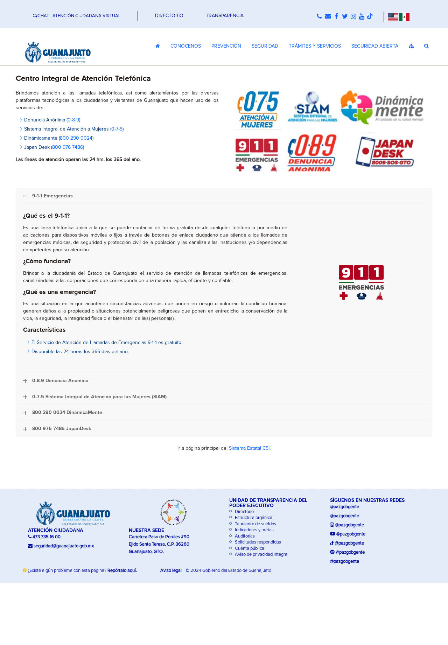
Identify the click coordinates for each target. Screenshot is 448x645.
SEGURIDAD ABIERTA (374, 46)
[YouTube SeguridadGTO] (361, 16)
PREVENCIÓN (226, 46)
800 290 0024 (76, 138)
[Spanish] (404, 16)
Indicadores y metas (254, 530)
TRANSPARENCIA (225, 15)
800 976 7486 (67, 147)
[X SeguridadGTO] (344, 16)
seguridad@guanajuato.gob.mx (64, 546)
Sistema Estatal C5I (249, 448)
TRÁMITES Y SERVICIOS (315, 46)
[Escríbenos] (327, 16)
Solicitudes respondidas (257, 542)
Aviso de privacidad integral (261, 554)
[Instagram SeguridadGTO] (353, 16)
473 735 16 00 (46, 537)
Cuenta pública (249, 548)
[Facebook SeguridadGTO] (336, 16)
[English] (393, 16)
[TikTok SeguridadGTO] (369, 16)
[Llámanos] (319, 16)
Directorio (244, 512)
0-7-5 (116, 129)
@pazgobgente (344, 507)
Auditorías (244, 536)
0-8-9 (73, 120)
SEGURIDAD (265, 46)
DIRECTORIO (169, 15)
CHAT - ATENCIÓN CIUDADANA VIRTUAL (78, 16)
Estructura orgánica (253, 518)
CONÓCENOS (185, 46)
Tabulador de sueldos (255, 524)
